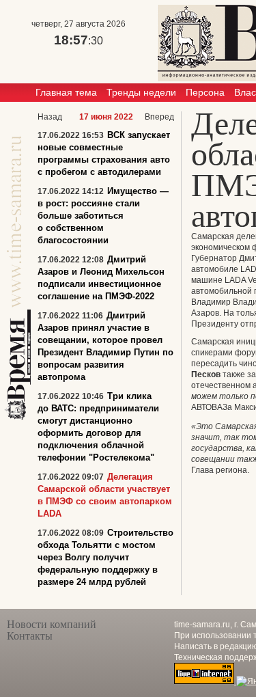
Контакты (30, 636)
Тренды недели (141, 92)
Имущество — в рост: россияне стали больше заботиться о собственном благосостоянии (103, 215)
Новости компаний (51, 624)
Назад (50, 117)
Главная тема (66, 92)
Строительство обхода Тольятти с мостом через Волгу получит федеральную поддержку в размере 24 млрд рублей (105, 557)
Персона (205, 92)
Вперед (159, 117)
